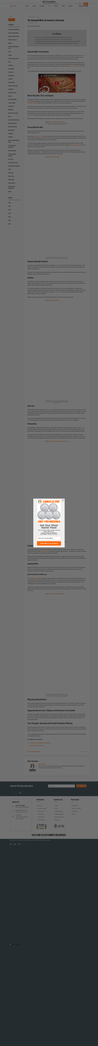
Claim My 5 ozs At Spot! (49, 543)
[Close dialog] (63, 500)
